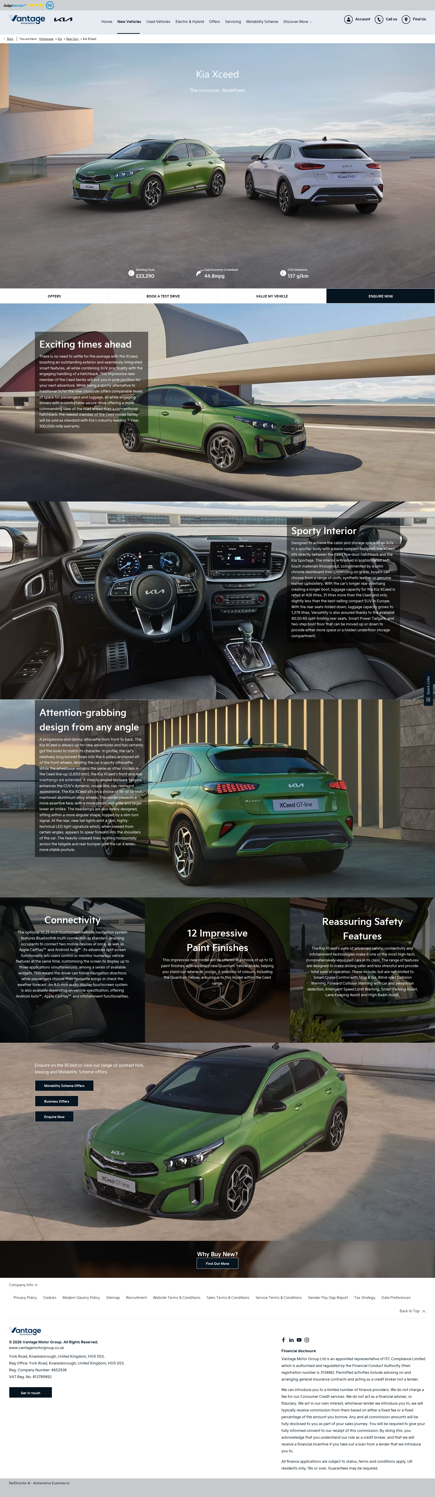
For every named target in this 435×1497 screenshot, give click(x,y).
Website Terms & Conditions (177, 1297)
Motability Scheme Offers (64, 1085)
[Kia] (63, 19)
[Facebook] (283, 1340)
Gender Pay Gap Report (328, 1297)
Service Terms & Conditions (279, 1297)
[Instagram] (306, 1340)
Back (10, 39)
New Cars (72, 39)
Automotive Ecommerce (51, 1483)
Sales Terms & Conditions (228, 1297)
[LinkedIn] (291, 1340)
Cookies (49, 1297)
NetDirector (18, 1483)
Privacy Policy (25, 1297)
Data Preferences (396, 1297)
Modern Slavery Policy (81, 1297)
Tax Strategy (364, 1297)
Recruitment (136, 1297)
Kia (60, 39)
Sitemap (113, 1297)
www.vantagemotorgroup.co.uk (36, 1347)
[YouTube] (299, 1340)
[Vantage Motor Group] (27, 19)
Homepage (46, 39)
